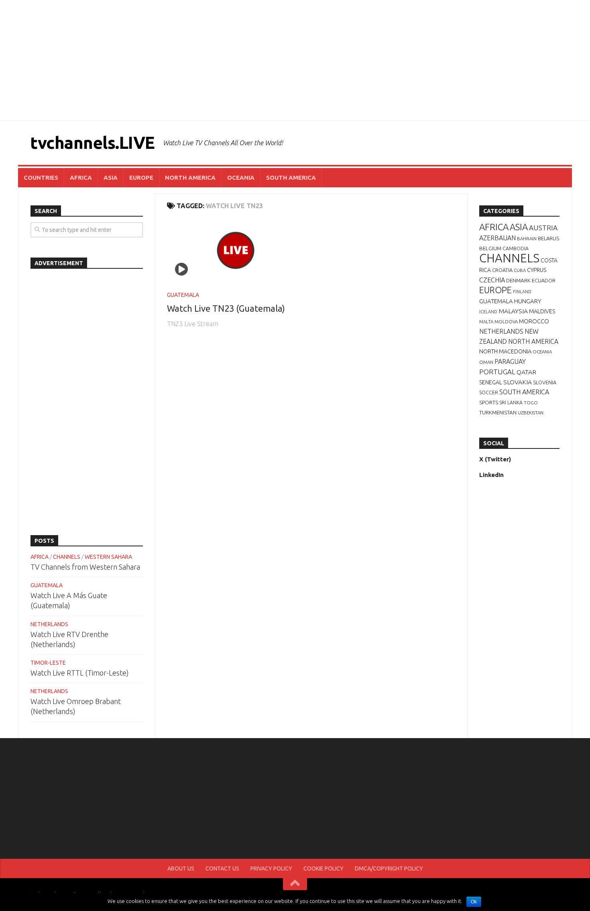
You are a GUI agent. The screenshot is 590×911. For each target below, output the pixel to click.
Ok (474, 902)
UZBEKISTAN (530, 412)
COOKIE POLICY (323, 868)
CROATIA (502, 270)
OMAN (486, 362)
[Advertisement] (295, 60)
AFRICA (81, 177)
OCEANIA (240, 177)
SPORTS (488, 402)
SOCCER (488, 392)
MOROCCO (534, 321)
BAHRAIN (527, 238)
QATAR (526, 371)
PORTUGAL (497, 371)
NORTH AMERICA (190, 177)
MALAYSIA (513, 310)
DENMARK (518, 280)
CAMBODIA (516, 248)
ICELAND (488, 311)
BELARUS (548, 238)
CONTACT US (222, 868)
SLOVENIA (544, 382)
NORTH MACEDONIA (505, 351)
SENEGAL (490, 382)
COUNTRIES (41, 177)
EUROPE (141, 177)
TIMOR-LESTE (48, 662)
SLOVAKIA (517, 382)
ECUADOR (543, 280)
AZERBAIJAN (497, 237)
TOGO (531, 402)
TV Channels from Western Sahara (85, 567)
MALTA (486, 321)
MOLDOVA (506, 321)
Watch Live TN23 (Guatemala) (226, 308)
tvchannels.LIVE (92, 142)
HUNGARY (527, 301)
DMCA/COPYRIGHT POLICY (389, 868)
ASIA (111, 177)
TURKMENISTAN (498, 412)
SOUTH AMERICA (291, 177)
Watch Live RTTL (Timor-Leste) (80, 673)
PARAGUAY (510, 361)
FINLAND (522, 291)
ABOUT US (180, 868)
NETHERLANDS (49, 624)
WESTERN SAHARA (108, 557)
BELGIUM (490, 248)
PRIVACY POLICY (271, 868)
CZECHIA (492, 280)
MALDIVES (542, 311)
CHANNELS (66, 557)
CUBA (520, 270)
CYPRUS (536, 270)
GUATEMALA (183, 295)
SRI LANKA (511, 402)
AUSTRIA (543, 227)
